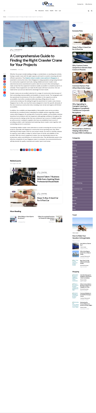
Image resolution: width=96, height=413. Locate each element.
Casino (74, 148)
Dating (74, 153)
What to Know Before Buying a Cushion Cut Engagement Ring (85, 285)
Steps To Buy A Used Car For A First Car (47, 199)
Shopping (74, 197)
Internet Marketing (77, 183)
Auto (14, 191)
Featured (74, 162)
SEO (73, 194)
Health (74, 174)
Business (7, 23)
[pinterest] (4, 82)
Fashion (74, 159)
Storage (74, 203)
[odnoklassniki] (4, 87)
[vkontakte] (4, 84)
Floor (73, 168)
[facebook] (4, 79)
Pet (73, 191)
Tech (73, 206)
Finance (74, 165)
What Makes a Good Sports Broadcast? (26, 217)
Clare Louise (75, 233)
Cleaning (74, 150)
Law (73, 186)
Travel (73, 209)
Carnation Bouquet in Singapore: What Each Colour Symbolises (85, 276)
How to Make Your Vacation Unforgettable (81, 237)
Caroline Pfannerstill (85, 256)
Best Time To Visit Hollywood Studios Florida (85, 262)
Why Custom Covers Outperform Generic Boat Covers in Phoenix (82, 67)
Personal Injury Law (77, 189)
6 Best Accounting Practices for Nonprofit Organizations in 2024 (46, 218)
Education (15, 170)
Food (73, 171)
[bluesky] (4, 95)
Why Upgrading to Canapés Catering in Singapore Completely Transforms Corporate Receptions (80, 108)
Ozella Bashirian (18, 49)
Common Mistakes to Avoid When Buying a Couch (85, 295)
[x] (4, 76)
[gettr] (4, 93)
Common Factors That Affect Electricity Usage (81, 87)
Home (4, 16)
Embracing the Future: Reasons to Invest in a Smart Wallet (86, 304)
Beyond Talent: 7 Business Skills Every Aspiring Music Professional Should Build (48, 179)
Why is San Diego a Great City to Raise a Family (85, 253)
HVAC (73, 180)
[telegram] (4, 90)
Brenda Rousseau (84, 265)
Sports (74, 200)
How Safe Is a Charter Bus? (85, 244)
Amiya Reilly (44, 172)
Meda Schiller (83, 280)
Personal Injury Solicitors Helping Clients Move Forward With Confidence (82, 131)
